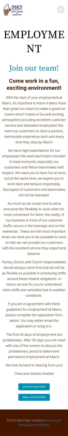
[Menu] (61, 9)
